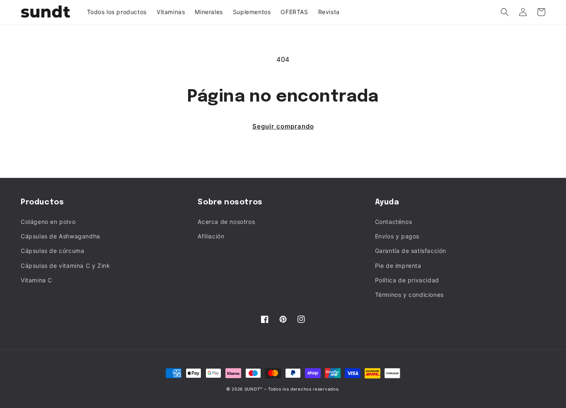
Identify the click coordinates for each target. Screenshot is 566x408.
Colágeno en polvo (48, 221)
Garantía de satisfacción (410, 250)
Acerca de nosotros (226, 221)
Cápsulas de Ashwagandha (60, 236)
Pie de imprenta (398, 265)
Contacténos (393, 221)
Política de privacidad (407, 280)
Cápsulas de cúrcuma (52, 250)
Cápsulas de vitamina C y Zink (65, 265)
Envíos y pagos (397, 236)
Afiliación (211, 236)
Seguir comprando (283, 126)
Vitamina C (36, 280)
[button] (505, 12)
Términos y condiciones (409, 294)
